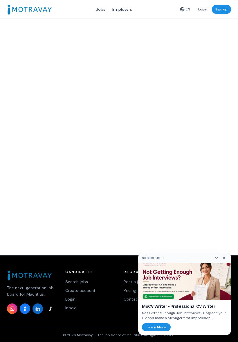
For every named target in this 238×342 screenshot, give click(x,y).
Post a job (133, 281)
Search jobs (76, 281)
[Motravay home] (29, 9)
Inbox (70, 307)
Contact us (134, 299)
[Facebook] (25, 308)
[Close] (224, 258)
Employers (122, 9)
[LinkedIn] (38, 308)
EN (188, 9)
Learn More (156, 327)
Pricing (130, 290)
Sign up (221, 9)
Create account (80, 290)
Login (202, 9)
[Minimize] (216, 258)
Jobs (100, 9)
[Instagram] (12, 308)
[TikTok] (50, 308)
